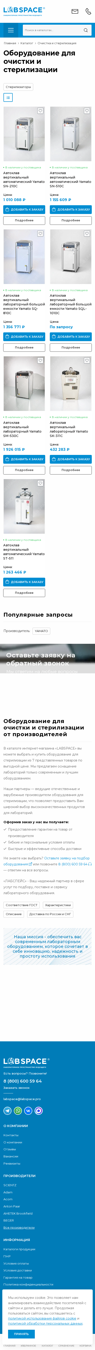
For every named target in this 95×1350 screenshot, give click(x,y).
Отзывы (9, 1149)
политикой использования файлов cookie (42, 1318)
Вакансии (10, 1156)
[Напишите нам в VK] (28, 1111)
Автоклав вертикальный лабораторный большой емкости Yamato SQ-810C (24, 304)
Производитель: (16, 631)
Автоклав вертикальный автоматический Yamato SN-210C (24, 179)
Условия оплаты (16, 1263)
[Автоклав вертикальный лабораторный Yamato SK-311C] (71, 383)
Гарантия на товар (18, 1277)
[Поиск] (86, 30)
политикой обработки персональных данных (45, 1323)
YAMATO (41, 631)
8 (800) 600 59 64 (73, 864)
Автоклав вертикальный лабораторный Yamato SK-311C (69, 429)
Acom (7, 1199)
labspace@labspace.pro (22, 1099)
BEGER (8, 1220)
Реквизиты (11, 1163)
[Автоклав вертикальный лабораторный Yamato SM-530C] (24, 383)
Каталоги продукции (19, 1249)
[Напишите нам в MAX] (39, 1111)
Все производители (19, 1227)
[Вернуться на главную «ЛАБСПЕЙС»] (47, 1062)
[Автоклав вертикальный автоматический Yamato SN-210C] (24, 134)
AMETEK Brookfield (18, 1213)
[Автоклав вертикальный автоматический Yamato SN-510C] (71, 134)
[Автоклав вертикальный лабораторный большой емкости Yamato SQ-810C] (24, 256)
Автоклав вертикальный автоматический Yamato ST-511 (24, 551)
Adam (7, 1192)
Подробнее (24, 220)
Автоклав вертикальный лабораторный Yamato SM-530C (22, 429)
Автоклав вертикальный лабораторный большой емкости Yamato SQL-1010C (71, 304)
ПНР (7, 1256)
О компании (12, 1142)
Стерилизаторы (18, 87)
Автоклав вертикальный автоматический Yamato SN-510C (70, 179)
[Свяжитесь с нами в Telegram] (7, 1111)
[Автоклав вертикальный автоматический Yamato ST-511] (24, 506)
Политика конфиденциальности (28, 1284)
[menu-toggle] (10, 30)
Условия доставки (17, 1270)
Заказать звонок (30, 691)
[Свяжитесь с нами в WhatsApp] (18, 1111)
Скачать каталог (29, 1026)
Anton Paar (11, 1206)
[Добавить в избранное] (40, 112)
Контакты (10, 1135)
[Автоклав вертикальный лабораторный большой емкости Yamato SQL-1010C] (71, 256)
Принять (21, 1334)
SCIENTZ (9, 1185)
